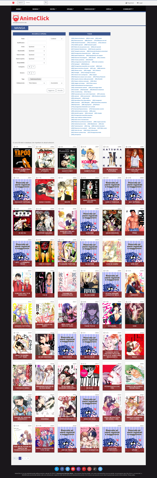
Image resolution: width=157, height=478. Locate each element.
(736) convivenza (92, 42)
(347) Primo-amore (91, 83)
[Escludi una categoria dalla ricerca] (33, 67)
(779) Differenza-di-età (100, 40)
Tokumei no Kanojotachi (67, 294)
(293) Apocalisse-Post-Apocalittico (81, 100)
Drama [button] (70, 9)
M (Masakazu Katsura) (112, 170)
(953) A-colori (90, 38)
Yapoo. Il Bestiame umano (22, 170)
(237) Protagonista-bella (94, 132)
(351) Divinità (98, 79)
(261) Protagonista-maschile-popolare (81, 115)
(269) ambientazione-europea (79, 111)
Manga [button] (35, 9)
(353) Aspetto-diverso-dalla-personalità (82, 79)
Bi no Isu (22, 233)
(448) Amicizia (101, 68)
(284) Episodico (75, 104)
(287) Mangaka (85, 102)
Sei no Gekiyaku (45, 357)
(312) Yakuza (87, 91)
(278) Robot (96, 104)
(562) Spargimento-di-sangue (94, 55)
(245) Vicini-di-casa (76, 130)
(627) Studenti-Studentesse (79, 49)
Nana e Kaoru (45, 202)
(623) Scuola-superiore (94, 49)
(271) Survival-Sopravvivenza (79, 109)
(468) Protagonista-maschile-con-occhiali (83, 66)
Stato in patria (20, 59)
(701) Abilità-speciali (77, 44)
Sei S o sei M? (89, 357)
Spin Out (134, 264)
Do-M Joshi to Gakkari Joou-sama (67, 387)
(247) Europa (92, 128)
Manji (134, 357)
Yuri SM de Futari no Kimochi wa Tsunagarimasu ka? (22, 448)
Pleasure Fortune (67, 264)
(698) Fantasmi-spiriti (90, 44)
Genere (22, 73)
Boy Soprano (134, 202)
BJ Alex (90, 388)
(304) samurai (75, 96)
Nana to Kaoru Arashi (89, 201)
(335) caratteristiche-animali (79, 87)
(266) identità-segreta (77, 113)
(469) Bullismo (85, 64)
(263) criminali (89, 113)
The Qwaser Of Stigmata (45, 170)
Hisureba (45, 419)
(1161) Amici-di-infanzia (78, 38)
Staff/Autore (20, 43)
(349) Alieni (93, 81)
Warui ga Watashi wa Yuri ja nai (45, 449)
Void (134, 326)
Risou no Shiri (90, 419)
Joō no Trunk (67, 450)
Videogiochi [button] (89, 9)
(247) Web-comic (102, 128)
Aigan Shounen (112, 233)
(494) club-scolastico (98, 62)
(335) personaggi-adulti (95, 87)
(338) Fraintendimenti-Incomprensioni (82, 85)
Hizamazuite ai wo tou (112, 387)
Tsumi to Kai (89, 326)
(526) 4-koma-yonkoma (77, 59)
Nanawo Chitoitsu (22, 326)
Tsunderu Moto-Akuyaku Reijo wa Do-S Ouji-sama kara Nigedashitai (112, 354)
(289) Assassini (75, 102)
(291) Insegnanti (97, 100)
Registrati (130, 3)
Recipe (67, 202)
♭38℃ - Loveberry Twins (22, 263)
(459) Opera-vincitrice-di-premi (80, 68)
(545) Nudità (92, 57)
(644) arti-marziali (96, 47)
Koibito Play (89, 171)
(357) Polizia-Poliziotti (99, 76)
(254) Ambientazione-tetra (78, 124)
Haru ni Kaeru (112, 264)
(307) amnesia (101, 94)
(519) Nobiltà (89, 59)
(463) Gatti (99, 66)
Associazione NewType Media (64, 473)
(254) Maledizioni (92, 124)
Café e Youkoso (112, 202)
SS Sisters (89, 264)
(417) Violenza (97, 70)
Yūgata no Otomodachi (112, 449)
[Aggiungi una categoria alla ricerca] (29, 67)
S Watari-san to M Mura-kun (22, 294)
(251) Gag (87, 126)
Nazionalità (21, 51)
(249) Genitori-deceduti (98, 126)
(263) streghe (98, 113)
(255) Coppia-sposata (100, 121)
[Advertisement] (101, 19)
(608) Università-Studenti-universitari (97, 51)
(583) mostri (95, 53)
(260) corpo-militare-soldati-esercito (81, 117)
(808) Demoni (89, 40)
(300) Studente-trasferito (99, 96)
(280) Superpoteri (87, 104)
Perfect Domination (89, 450)
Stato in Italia (20, 54)
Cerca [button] (108, 9)
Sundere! (134, 295)
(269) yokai (92, 111)
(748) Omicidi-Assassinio (78, 42)
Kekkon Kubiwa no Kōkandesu (134, 418)
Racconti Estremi (22, 202)
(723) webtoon (102, 42)
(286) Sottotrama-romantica (99, 102)
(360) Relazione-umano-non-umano (81, 76)
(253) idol (101, 124)
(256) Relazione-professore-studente (81, 121)
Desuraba (112, 326)
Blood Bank (90, 295)
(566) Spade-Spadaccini (78, 55)
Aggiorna (51, 90)
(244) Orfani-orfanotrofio (91, 130)
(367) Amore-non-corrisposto (79, 74)
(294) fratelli (85, 98)
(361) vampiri (93, 74)
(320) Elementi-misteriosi (97, 89)
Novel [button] (52, 9)
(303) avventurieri (86, 96)
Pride (134, 233)
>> (28, 458)
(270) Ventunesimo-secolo (96, 109)
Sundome (90, 233)
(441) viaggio (87, 70)
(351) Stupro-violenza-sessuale (80, 81)
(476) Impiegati (75, 64)
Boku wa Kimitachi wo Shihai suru (112, 418)
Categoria (21, 67)
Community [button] (127, 9)
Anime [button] (18, 9)
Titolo (22, 38)
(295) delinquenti (76, 98)
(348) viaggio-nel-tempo (78, 83)
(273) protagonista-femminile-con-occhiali (83, 106)
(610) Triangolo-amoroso (78, 51)
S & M (45, 295)
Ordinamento (20, 83)
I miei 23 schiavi (45, 264)
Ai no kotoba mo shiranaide (67, 232)
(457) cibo (93, 68)
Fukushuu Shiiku (22, 388)
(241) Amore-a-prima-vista (78, 132)
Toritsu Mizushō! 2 (67, 419)
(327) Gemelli (75, 89)
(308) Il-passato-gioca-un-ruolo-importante (83, 94)
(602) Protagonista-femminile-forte (81, 53)
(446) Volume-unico (76, 70)
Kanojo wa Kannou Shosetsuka (134, 387)
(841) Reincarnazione (77, 40)
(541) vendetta (101, 57)
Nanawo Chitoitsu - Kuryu (45, 325)
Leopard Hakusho (45, 233)
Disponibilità (20, 62)
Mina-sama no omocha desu (67, 325)
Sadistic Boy (67, 171)
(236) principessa (76, 134)
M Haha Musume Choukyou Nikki (112, 294)
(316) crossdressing (77, 91)
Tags (23, 79)
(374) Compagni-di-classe (88, 72)
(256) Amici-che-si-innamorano (80, 119)
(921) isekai (98, 38)
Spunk (134, 450)
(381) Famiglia (75, 72)
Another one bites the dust (135, 170)
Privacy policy (131, 475)
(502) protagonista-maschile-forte (80, 62)
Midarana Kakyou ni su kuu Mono (44, 387)
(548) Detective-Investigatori (79, 57)
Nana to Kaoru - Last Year (22, 356)
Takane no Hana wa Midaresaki (22, 418)
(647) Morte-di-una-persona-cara (80, 47)
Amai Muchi (67, 357)
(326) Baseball (84, 89)
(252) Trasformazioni (77, 126)
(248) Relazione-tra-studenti (79, 128)
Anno (22, 46)
